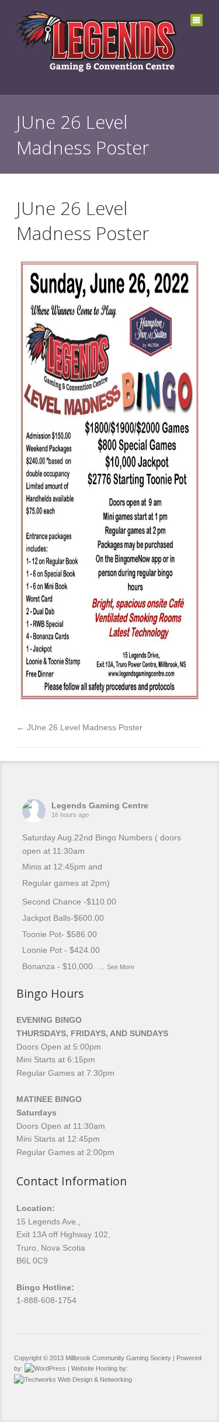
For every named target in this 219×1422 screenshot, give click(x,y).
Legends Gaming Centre (99, 805)
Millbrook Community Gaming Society (118, 1357)
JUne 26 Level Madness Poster (82, 220)
